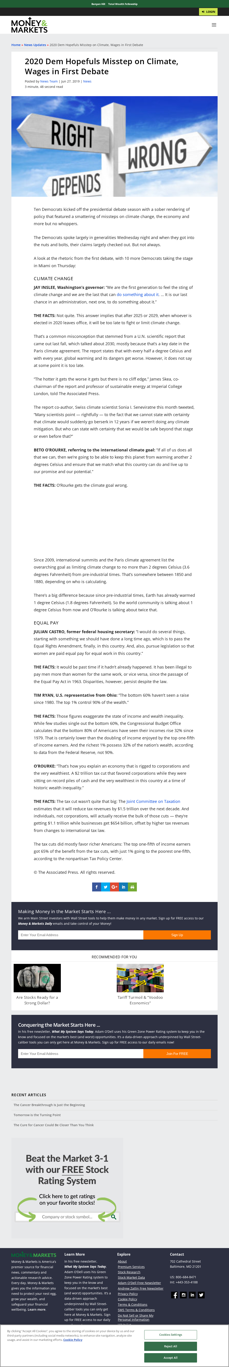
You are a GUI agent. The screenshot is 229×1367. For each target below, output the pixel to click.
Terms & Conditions (132, 1304)
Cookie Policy (127, 1299)
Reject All (170, 1346)
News (87, 81)
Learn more (36, 1309)
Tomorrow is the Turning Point (37, 1115)
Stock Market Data (131, 1277)
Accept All (171, 1358)
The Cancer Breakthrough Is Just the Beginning (49, 1105)
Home (16, 45)
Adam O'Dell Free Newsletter (139, 1283)
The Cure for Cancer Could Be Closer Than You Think (54, 1125)
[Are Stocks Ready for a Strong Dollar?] (37, 978)
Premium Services (131, 1267)
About (122, 1261)
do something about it (138, 294)
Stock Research (129, 1272)
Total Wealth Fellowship (123, 4)
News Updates (35, 45)
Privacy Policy (128, 1294)
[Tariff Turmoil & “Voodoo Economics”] (140, 978)
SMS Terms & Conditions (136, 1310)
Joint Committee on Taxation (153, 801)
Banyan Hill (98, 4)
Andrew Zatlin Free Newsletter (140, 1288)
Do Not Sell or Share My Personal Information (135, 1317)
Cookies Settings (170, 1335)
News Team (49, 81)
